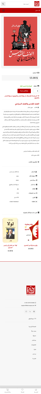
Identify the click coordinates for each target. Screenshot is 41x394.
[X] (30, 312)
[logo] (37, 4)
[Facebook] (34, 312)
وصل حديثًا (33, 331)
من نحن (34, 354)
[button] (3, 10)
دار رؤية (34, 335)
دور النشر (34, 340)
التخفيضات (33, 345)
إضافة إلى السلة (24, 91)
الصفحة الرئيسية (32, 326)
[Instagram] (26, 312)
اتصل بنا (34, 358)
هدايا (35, 349)
